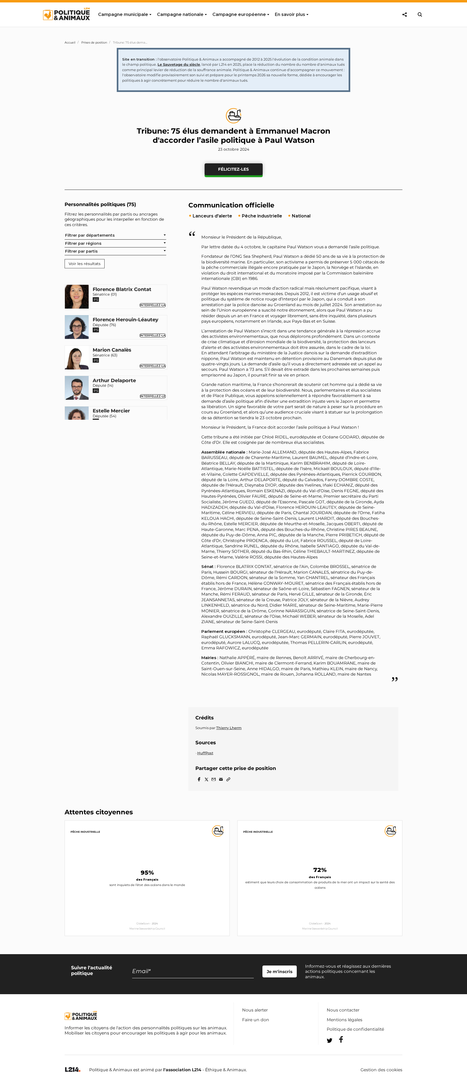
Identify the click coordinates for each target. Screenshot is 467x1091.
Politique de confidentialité (355, 1029)
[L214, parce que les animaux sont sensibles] (73, 1069)
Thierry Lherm (229, 728)
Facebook (337, 1039)
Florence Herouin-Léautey (125, 320)
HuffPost (205, 753)
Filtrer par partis (81, 251)
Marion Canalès (112, 350)
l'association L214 (182, 1069)
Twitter (337, 1050)
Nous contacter (343, 1010)
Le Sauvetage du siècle (179, 64)
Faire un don (255, 1019)
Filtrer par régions (83, 243)
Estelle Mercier (111, 411)
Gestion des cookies (381, 1070)
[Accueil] (66, 25)
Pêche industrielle (85, 831)
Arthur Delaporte (114, 380)
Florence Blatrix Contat (122, 289)
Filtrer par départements (90, 235)
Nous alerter (255, 1010)
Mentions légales (344, 1019)
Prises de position (94, 42)
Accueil (70, 42)
